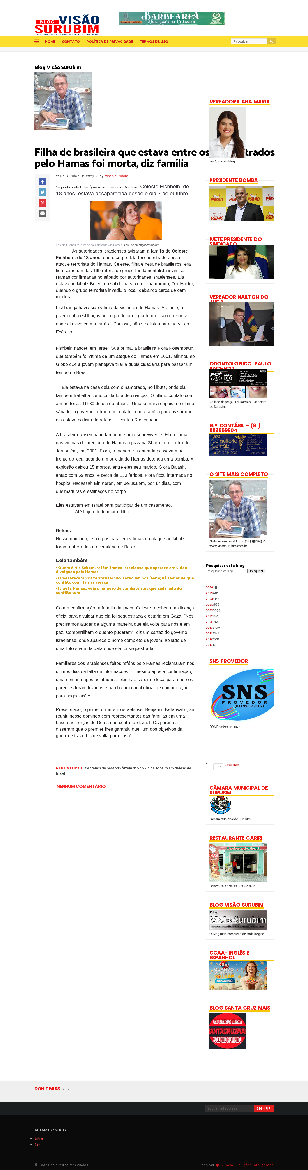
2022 (213, 610)
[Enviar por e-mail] (42, 213)
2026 (212, 587)
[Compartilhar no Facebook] (42, 181)
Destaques (227, 765)
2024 (212, 599)
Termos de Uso (154, 42)
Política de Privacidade (110, 42)
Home (50, 42)
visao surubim (116, 176)
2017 (212, 639)
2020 (213, 622)
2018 (212, 633)
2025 (212, 593)
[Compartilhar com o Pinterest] (42, 203)
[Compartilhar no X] (42, 192)
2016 (212, 645)
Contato (71, 42)
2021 (212, 616)
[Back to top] (296, 1159)
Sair (37, 1145)
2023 (212, 604)
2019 (213, 627)
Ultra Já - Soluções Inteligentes (247, 1165)
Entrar (38, 1138)
